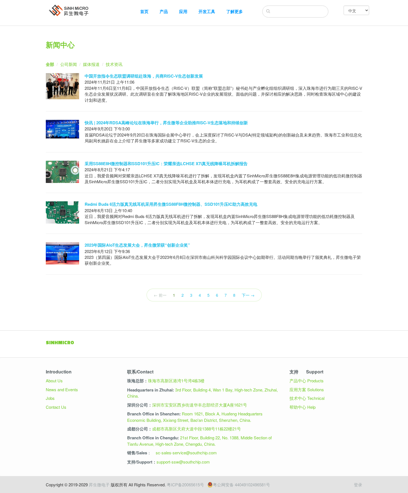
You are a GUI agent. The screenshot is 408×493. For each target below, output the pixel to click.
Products (315, 380)
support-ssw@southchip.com (183, 462)
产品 (164, 11)
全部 (50, 64)
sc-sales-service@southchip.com (186, 452)
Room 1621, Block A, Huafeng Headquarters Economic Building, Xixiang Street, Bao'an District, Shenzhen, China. (195, 417)
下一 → (248, 295)
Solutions (315, 389)
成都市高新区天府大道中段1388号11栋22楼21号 (196, 429)
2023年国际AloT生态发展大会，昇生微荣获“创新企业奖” (137, 245)
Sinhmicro (60, 342)
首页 (144, 11)
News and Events (62, 389)
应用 (183, 11)
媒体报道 (91, 64)
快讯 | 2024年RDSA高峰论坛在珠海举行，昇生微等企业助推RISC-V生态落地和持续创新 (166, 123)
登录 (358, 484)
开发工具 (206, 11)
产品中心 (297, 380)
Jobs (50, 398)
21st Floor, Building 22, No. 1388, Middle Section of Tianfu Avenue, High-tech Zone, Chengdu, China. (199, 441)
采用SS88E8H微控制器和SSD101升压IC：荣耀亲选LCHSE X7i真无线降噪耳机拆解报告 (166, 163)
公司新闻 (68, 64)
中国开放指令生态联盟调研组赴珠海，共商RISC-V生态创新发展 (144, 76)
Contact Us (56, 407)
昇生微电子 (99, 484)
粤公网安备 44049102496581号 (241, 484)
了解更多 (234, 11)
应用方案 (297, 389)
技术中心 (297, 398)
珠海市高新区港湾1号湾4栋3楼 (176, 380)
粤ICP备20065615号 (185, 484)
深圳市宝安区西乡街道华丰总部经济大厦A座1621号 (199, 405)
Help (311, 407)
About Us (54, 380)
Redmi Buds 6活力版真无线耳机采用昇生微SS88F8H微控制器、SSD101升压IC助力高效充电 (171, 204)
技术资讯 (114, 64)
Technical (315, 398)
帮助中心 (297, 407)
